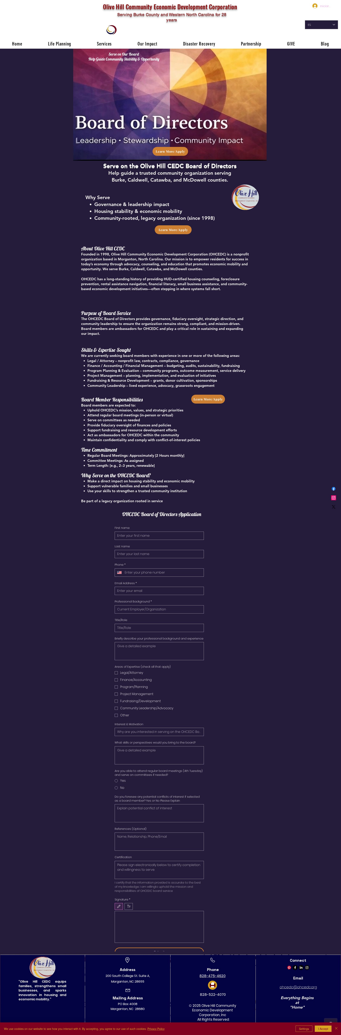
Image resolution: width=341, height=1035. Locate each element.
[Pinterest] (289, 967)
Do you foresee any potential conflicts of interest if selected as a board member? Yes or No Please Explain (157, 799)
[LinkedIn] (301, 967)
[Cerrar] (336, 1029)
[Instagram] (333, 497)
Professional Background (133, 601)
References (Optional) (130, 829)
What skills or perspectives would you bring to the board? (155, 742)
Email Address (126, 583)
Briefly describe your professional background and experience (159, 638)
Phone (120, 565)
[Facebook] (333, 488)
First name (122, 528)
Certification (123, 857)
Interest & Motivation (129, 724)
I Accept (323, 1029)
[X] (333, 506)
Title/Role (121, 620)
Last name (122, 546)
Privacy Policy (156, 1029)
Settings (304, 1029)
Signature (122, 899)
